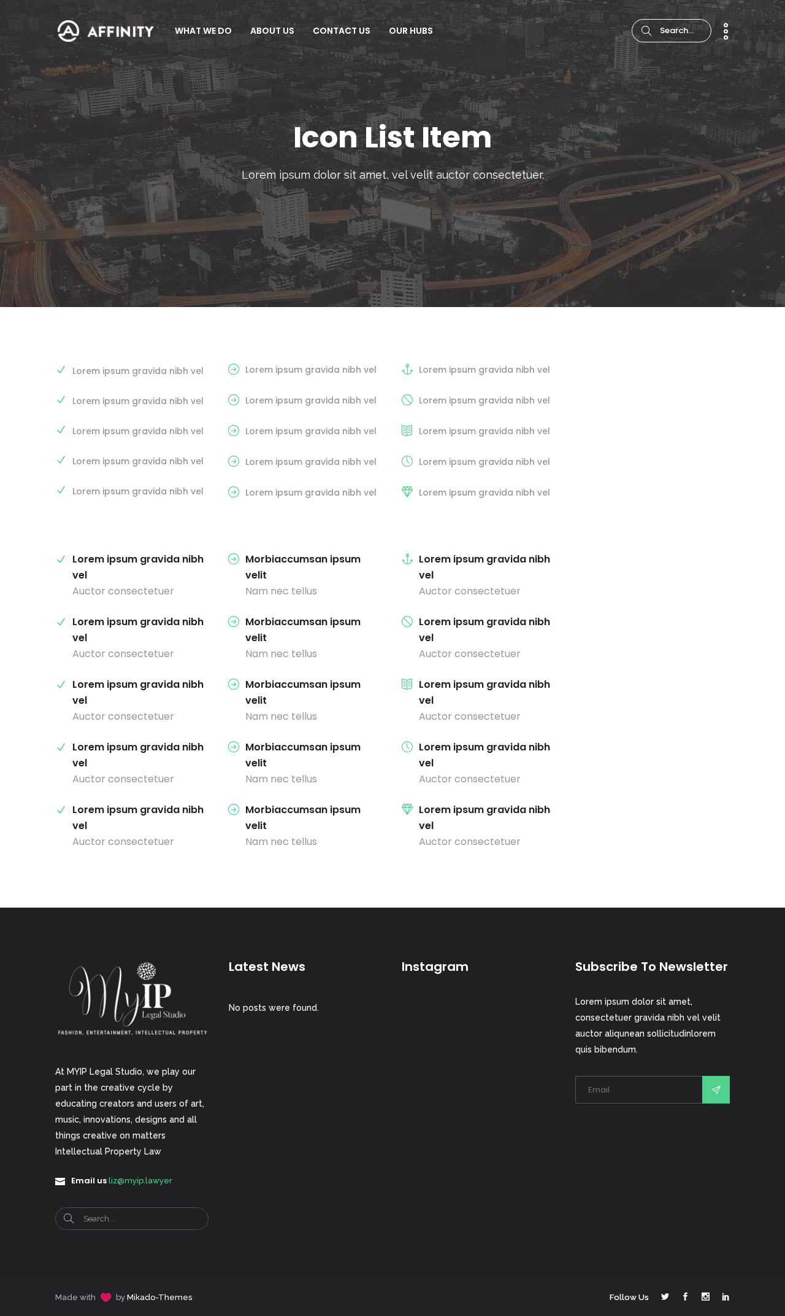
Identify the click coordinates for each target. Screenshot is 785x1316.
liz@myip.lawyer (140, 1180)
